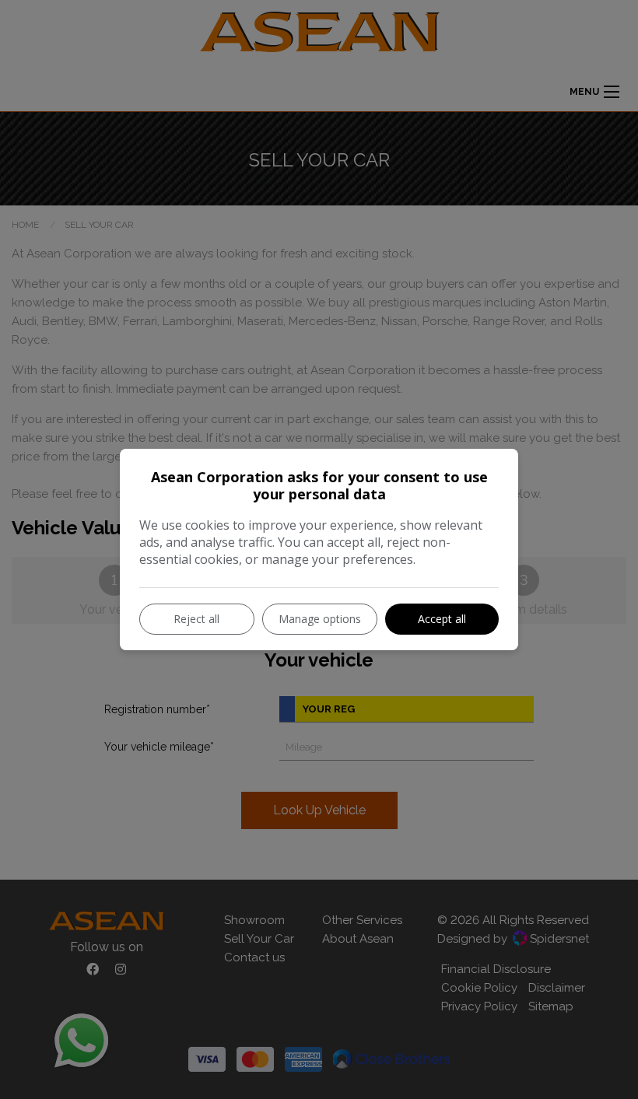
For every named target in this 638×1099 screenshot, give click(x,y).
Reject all (196, 618)
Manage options (320, 618)
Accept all (442, 618)
